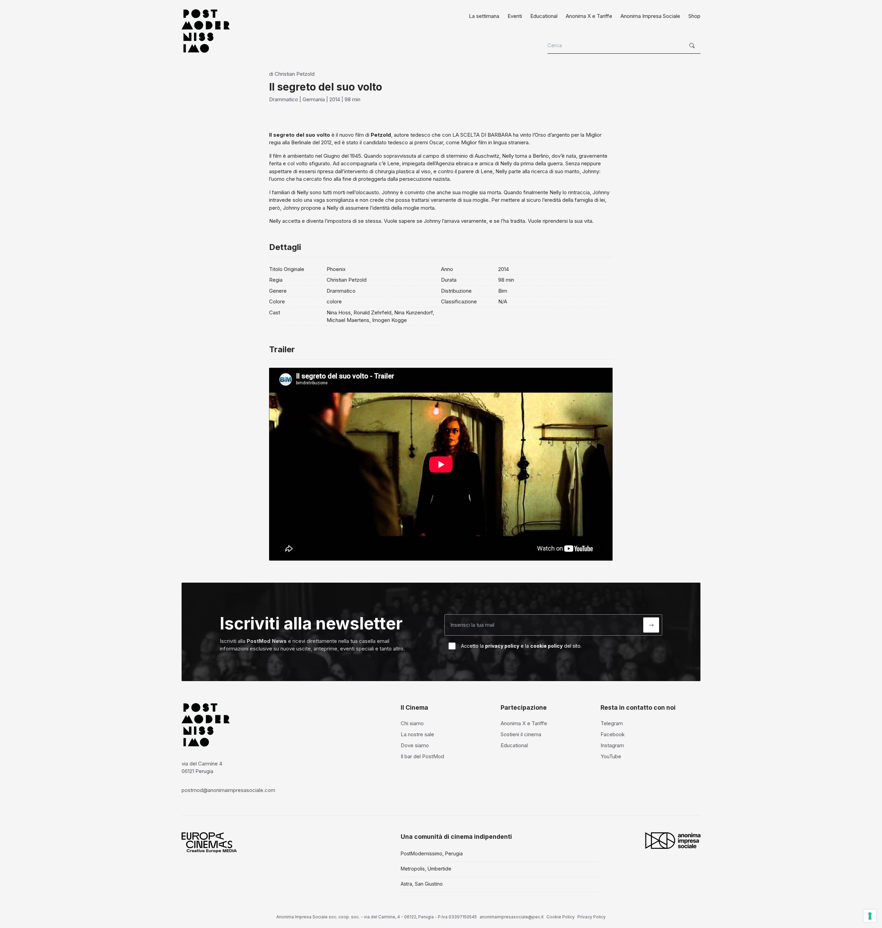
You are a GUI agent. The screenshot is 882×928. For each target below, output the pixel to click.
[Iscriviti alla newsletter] (651, 625)
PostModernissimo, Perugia (432, 853)
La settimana (484, 16)
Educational (543, 16)
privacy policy (502, 646)
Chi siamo (412, 723)
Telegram (612, 723)
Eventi (514, 16)
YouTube (611, 756)
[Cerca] (692, 45)
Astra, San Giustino (422, 884)
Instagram (612, 745)
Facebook (613, 734)
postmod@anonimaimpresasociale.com (228, 790)
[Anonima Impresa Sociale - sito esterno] (672, 840)
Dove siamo (415, 745)
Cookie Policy (560, 916)
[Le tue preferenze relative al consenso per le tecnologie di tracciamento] (869, 915)
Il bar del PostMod (422, 756)
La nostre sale (417, 734)
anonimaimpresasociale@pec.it (512, 916)
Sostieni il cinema (521, 734)
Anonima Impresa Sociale (650, 16)
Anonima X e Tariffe (589, 16)
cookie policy (546, 646)
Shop (694, 16)
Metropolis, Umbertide (426, 869)
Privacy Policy (591, 916)
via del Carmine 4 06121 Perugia (202, 767)
